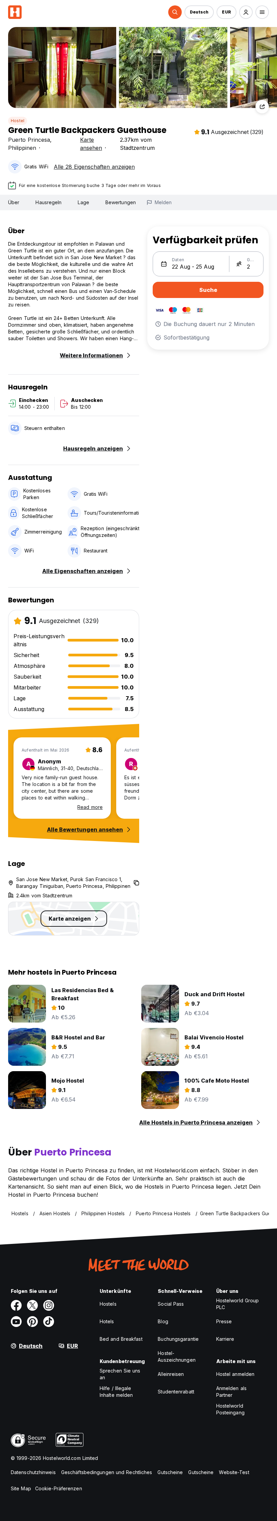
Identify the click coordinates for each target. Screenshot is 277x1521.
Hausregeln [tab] (48, 202)
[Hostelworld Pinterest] (32, 1321)
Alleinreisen (171, 1374)
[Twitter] (32, 1305)
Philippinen (22, 147)
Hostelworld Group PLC (237, 1304)
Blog (163, 1321)
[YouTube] (16, 1321)
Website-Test (234, 1472)
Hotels (107, 1321)
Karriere (225, 1339)
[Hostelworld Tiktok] (48, 1321)
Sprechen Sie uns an (120, 1374)
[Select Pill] (175, 12)
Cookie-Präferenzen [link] (58, 1488)
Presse (224, 1321)
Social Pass (171, 1304)
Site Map (21, 1488)
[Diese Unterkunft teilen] (262, 106)
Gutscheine (170, 1472)
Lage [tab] (83, 202)
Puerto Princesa (29, 139)
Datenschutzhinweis (33, 1472)
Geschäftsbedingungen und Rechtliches (106, 1472)
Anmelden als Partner (231, 1391)
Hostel (17, 120)
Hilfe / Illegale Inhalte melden (116, 1391)
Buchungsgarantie (178, 1339)
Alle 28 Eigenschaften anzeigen (94, 166)
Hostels (108, 1304)
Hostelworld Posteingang (230, 1409)
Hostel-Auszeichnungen (176, 1356)
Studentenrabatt (176, 1391)
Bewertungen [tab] (120, 202)
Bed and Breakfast (121, 1339)
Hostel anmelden (235, 1374)
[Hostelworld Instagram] (48, 1305)
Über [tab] (13, 202)
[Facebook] (16, 1305)
